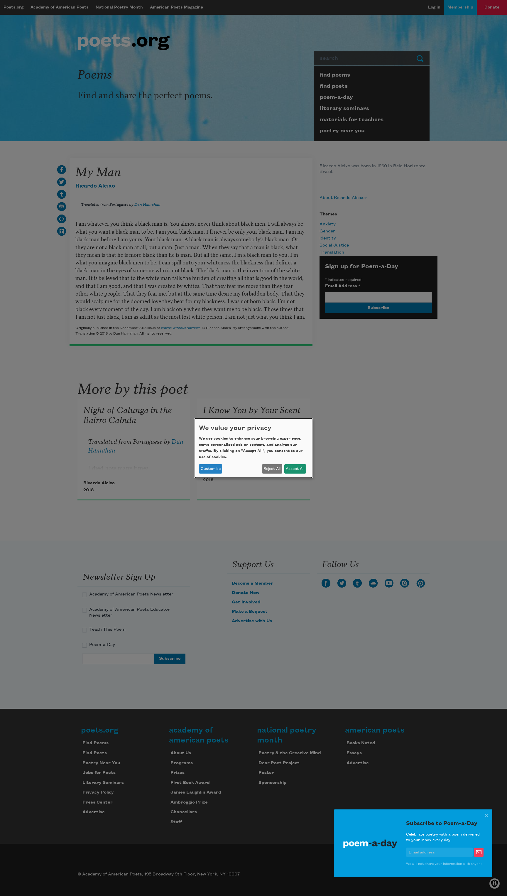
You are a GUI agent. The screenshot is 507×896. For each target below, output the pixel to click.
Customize (211, 469)
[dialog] (253, 447)
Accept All (295, 469)
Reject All (271, 469)
